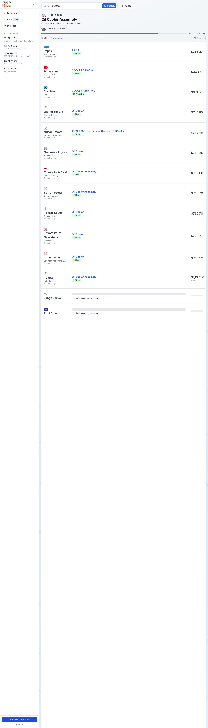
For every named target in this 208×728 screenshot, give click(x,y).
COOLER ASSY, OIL (83, 70)
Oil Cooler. (78, 234)
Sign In (19, 724)
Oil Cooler (78, 110)
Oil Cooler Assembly (84, 171)
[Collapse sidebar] (34, 4)
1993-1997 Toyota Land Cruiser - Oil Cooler (98, 131)
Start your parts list (19, 719)
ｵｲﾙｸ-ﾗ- (76, 50)
